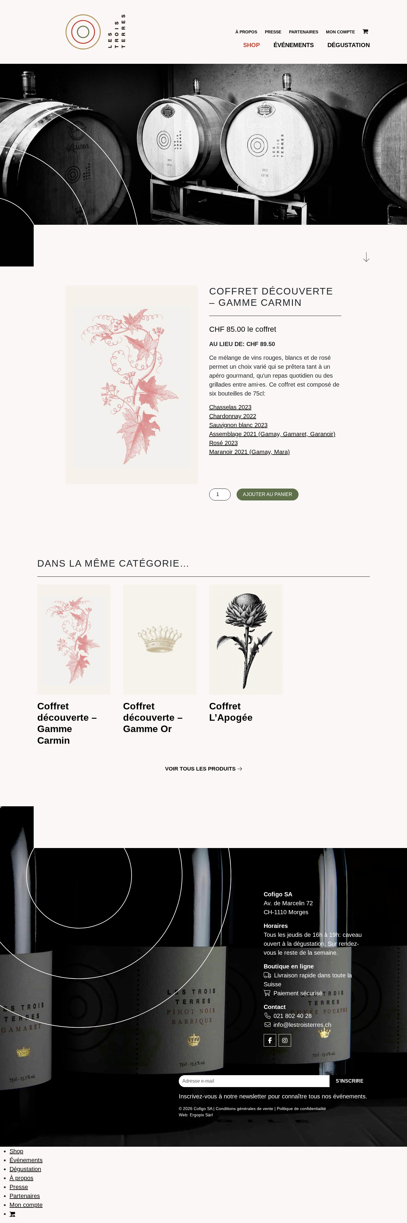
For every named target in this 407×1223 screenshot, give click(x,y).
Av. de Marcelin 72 (288, 903)
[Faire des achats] (366, 32)
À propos (246, 32)
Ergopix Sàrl (201, 1114)
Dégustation (348, 45)
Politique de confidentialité (301, 1108)
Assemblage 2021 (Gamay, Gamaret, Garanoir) (272, 434)
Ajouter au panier (267, 494)
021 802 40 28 (293, 1016)
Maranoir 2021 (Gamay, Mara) (249, 452)
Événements (294, 45)
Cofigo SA (278, 894)
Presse (273, 32)
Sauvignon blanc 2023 (238, 425)
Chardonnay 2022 (232, 416)
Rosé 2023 (223, 443)
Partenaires (303, 32)
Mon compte (340, 32)
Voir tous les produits (200, 769)
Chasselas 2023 (230, 407)
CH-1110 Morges (286, 912)
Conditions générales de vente (244, 1108)
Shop (251, 45)
